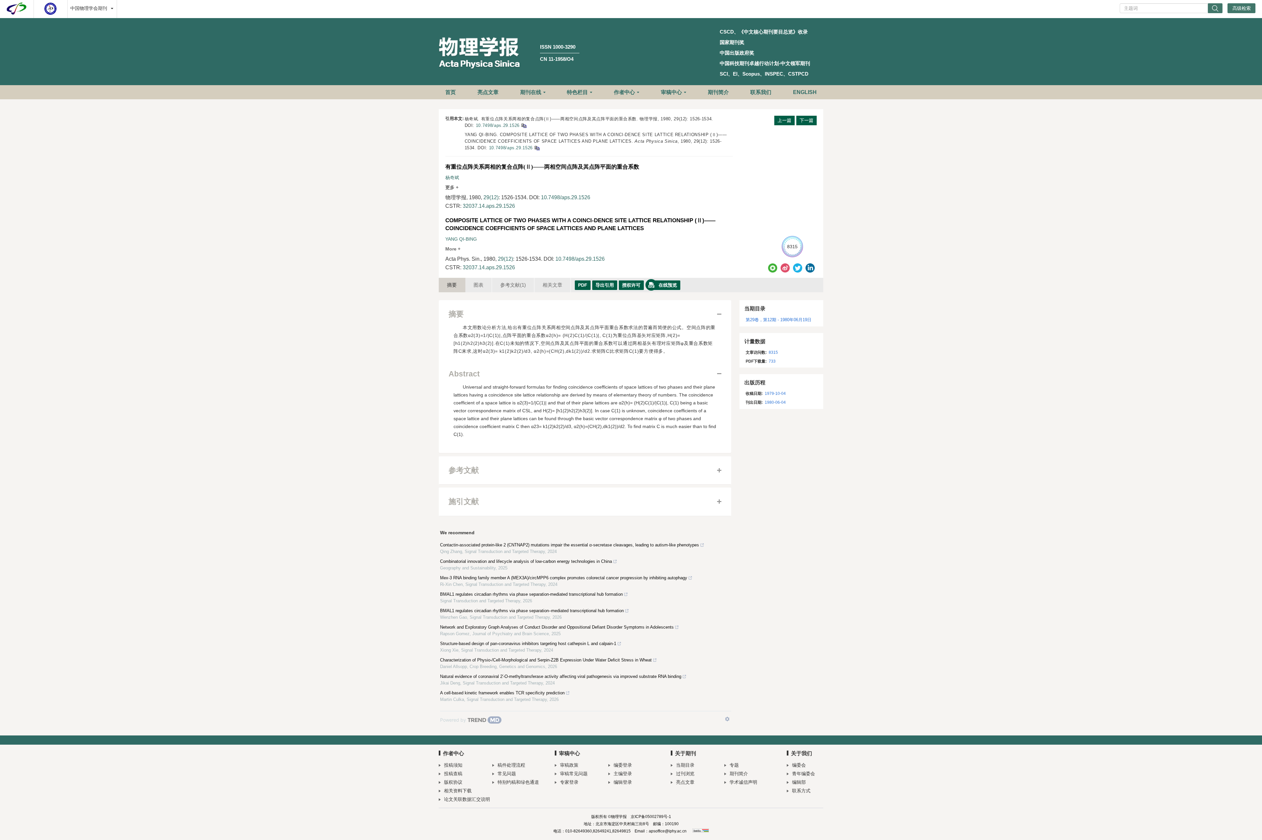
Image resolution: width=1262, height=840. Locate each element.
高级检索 (1241, 8)
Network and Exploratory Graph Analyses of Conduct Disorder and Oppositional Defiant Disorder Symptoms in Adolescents (557, 627)
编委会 (799, 765)
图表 (478, 285)
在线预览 (668, 285)
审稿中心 (671, 92)
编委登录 (623, 765)
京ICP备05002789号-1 (651, 816)
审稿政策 (569, 765)
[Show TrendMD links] (727, 719)
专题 (734, 765)
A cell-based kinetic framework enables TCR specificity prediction (502, 692)
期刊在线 (530, 92)
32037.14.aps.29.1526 (489, 206)
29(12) (491, 197)
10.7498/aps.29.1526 (498, 125)
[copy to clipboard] (537, 147)
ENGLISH (805, 92)
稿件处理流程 (511, 765)
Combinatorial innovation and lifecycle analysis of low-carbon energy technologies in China (526, 561)
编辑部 (799, 782)
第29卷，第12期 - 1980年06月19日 (778, 319)
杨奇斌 (452, 177)
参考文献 (513, 285)
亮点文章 (488, 92)
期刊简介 (718, 92)
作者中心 (624, 92)
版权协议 (453, 782)
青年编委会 (803, 773)
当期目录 (685, 765)
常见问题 (507, 773)
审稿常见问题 (574, 773)
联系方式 (801, 790)
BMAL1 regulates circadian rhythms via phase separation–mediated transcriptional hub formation (532, 610)
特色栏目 (577, 92)
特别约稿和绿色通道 (518, 782)
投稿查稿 (453, 773)
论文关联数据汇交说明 (467, 799)
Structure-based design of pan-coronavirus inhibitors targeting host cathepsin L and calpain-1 (528, 643)
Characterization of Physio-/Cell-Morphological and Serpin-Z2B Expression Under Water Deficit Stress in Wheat (546, 660)
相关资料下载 (458, 790)
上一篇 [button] (784, 120)
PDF (582, 285)
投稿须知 (453, 765)
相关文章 (552, 285)
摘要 (452, 285)
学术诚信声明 (743, 782)
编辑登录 (623, 782)
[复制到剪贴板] (524, 125)
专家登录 (569, 782)
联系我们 (760, 92)
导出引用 (605, 285)
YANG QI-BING (461, 239)
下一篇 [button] (806, 120)
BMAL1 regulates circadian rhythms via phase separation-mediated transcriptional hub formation (531, 594)
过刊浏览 (685, 773)
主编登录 (623, 773)
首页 (450, 92)
